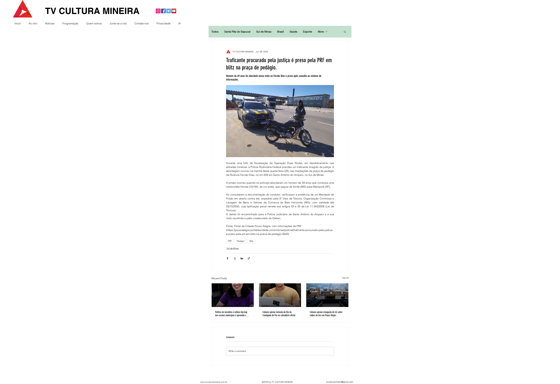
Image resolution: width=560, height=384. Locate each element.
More (321, 31)
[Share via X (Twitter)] (234, 258)
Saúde (293, 31)
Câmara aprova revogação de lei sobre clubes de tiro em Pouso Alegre (326, 313)
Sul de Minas (263, 31)
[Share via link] (248, 258)
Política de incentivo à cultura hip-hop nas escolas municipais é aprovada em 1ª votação (232, 313)
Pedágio (241, 241)
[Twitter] (168, 11)
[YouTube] (174, 11)
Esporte (307, 31)
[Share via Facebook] (227, 258)
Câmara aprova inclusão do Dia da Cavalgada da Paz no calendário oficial (278, 313)
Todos (214, 31)
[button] (344, 31)
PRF (230, 241)
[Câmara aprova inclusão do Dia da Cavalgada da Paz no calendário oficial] (280, 295)
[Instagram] (158, 11)
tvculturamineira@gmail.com (339, 381)
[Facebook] (163, 11)
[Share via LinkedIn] (241, 258)
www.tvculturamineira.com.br (213, 382)
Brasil (280, 31)
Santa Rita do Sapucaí (237, 31)
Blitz (251, 241)
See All (345, 277)
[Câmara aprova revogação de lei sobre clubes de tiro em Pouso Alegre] (327, 295)
